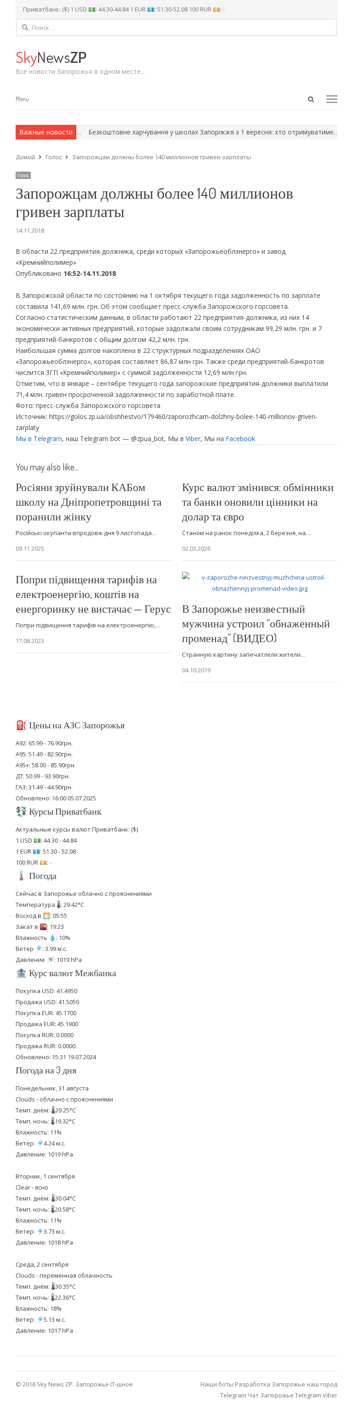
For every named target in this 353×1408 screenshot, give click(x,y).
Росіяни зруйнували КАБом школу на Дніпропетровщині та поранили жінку (89, 501)
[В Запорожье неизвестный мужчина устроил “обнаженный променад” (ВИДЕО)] (259, 577)
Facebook (240, 438)
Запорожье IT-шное (104, 1384)
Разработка (253, 1384)
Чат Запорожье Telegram (284, 1395)
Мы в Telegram (39, 438)
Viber (193, 438)
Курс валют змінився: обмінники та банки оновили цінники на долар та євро (258, 501)
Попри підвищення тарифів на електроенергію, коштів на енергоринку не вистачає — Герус (93, 593)
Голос (23, 175)
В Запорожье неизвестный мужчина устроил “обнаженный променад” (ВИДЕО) (256, 623)
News (51, 57)
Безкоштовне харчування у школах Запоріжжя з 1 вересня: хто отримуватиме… (196, 132)
